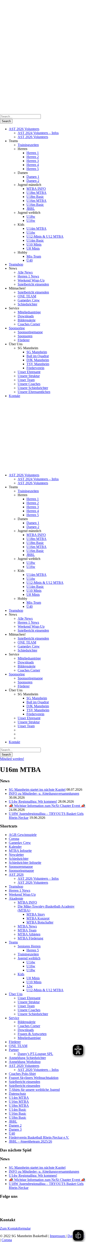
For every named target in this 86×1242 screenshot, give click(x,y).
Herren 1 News (28, 276)
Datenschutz (17, 1093)
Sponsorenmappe (21, 866)
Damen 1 (32, 177)
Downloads (26, 316)
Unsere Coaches (29, 384)
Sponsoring (17, 328)
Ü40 (29, 260)
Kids (21, 974)
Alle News (25, 272)
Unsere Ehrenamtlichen (34, 392)
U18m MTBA (36, 193)
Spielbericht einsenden (33, 284)
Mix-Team (33, 256)
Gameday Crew (29, 300)
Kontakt (14, 396)
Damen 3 (15, 1129)
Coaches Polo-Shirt (22, 1074)
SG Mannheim (36, 352)
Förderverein (35, 368)
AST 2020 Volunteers (24, 1066)
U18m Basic (35, 197)
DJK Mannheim (37, 360)
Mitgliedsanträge (29, 312)
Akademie (16, 898)
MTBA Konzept (37, 918)
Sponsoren (25, 336)
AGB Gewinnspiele (23, 835)
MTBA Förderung (30, 938)
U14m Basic (35, 240)
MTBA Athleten (29, 934)
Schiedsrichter (27, 304)
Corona (14, 839)
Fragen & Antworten (32, 1034)
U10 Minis (33, 244)
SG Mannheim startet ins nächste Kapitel (37, 789)
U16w (30, 220)
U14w (30, 232)
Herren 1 (32, 153)
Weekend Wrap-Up (31, 280)
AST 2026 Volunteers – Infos (38, 878)
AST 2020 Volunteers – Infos (38, 1070)
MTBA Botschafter (39, 922)
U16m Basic (35, 204)
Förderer (24, 340)
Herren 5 (32, 169)
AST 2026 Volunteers (24, 129)
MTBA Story (35, 914)
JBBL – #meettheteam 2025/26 (30, 1141)
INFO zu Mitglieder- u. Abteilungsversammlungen (44, 793)
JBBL (30, 208)
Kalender (15, 847)
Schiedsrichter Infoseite (25, 862)
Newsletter (16, 854)
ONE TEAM (27, 296)
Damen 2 (32, 181)
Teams (13, 942)
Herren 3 (32, 161)
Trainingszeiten (28, 145)
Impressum (58, 1236)
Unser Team (26, 380)
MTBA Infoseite (20, 850)
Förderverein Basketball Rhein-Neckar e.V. (39, 1137)
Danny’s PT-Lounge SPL (35, 1054)
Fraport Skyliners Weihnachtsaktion (33, 1078)
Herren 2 (32, 157)
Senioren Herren (29, 946)
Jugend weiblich (29, 958)
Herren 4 (32, 165)
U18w (30, 216)
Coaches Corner (29, 324)
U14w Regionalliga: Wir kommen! (33, 801)
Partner (14, 1050)
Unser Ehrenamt (29, 372)
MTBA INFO (36, 189)
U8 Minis (33, 248)
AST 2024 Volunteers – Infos (38, 133)
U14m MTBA (36, 228)
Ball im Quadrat (37, 356)
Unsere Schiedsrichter (33, 388)
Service (14, 1018)
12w (29, 986)
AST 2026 (16, 874)
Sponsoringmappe (30, 332)
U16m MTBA (36, 200)
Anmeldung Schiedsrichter (27, 1058)
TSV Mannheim (37, 364)
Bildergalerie (27, 320)
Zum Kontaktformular (15, 1228)
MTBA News (27, 926)
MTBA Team (27, 930)
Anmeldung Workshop (25, 1062)
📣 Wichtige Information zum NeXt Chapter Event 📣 (47, 806)
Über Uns (15, 994)
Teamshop (16, 264)
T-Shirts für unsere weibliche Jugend (34, 1090)
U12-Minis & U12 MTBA (45, 236)
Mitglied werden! (12, 759)
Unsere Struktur (29, 376)
